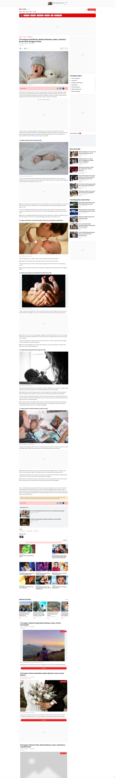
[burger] (95, 11)
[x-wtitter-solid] (63, 88)
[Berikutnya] (68, 596)
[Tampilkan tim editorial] (67, 536)
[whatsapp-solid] (58, 88)
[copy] (66, 88)
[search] (86, 9)
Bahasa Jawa (34, 135)
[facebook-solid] (60, 88)
